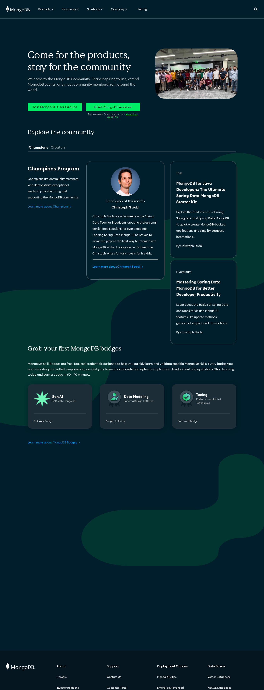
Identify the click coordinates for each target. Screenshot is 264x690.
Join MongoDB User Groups (54, 107)
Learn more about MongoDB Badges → (54, 442)
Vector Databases (219, 677)
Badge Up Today (115, 421)
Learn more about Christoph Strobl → (117, 266)
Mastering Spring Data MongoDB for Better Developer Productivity (198, 288)
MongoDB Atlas (167, 677)
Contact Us (114, 677)
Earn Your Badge (188, 421)
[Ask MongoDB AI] (113, 107)
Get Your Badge (43, 421)
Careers (61, 677)
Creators (58, 147)
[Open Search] (256, 9)
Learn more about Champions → (50, 206)
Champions (38, 147)
